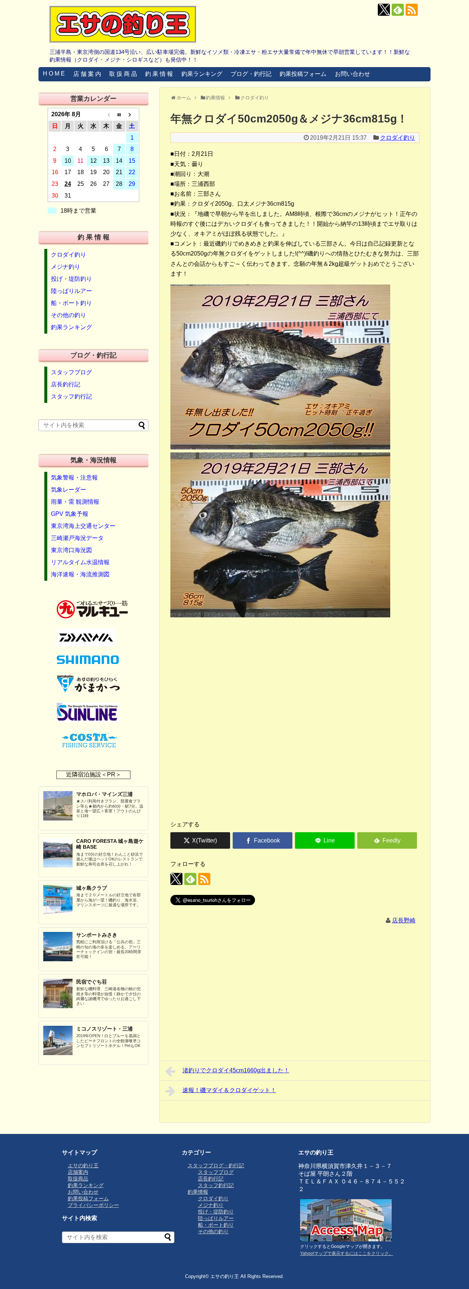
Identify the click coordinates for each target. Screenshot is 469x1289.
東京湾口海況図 (71, 550)
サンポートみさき (96, 935)
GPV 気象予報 (69, 514)
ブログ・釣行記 (251, 74)
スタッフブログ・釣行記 (216, 1165)
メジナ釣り (65, 267)
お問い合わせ (352, 74)
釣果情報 (198, 1192)
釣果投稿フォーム (303, 74)
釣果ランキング (201, 74)
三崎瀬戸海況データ (77, 538)
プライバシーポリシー (93, 1205)
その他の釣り (68, 315)
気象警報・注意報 (74, 477)
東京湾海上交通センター (83, 526)
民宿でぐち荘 (91, 982)
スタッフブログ (71, 372)
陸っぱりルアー (71, 291)
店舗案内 (78, 1172)
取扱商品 (78, 1179)
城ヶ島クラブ (91, 888)
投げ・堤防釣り (71, 279)
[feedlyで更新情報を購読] (398, 10)
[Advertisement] (295, 757)
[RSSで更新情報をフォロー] (412, 10)
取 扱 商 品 (123, 74)
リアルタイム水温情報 (80, 562)
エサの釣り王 (83, 1165)
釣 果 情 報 (159, 74)
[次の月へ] (132, 114)
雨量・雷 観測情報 (75, 502)
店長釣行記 (65, 384)
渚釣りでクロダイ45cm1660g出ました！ (235, 1070)
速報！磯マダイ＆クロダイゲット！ (229, 1090)
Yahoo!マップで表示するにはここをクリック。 (346, 1253)
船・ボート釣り (71, 303)
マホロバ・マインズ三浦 (104, 794)
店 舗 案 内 (87, 74)
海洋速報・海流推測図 (80, 574)
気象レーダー (68, 489)
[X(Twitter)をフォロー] (384, 10)
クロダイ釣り (397, 138)
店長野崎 (404, 920)
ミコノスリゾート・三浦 (104, 1029)
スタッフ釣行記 (71, 396)
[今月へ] (119, 114)
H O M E (54, 73)
